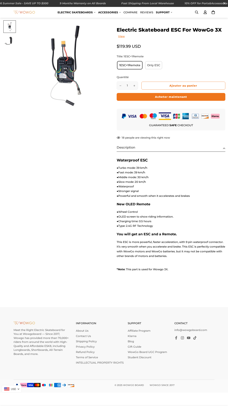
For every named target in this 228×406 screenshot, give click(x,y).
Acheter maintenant (171, 96)
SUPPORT (163, 12)
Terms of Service (87, 357)
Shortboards (39, 350)
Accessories (108, 12)
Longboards (22, 350)
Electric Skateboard (47, 330)
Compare (130, 12)
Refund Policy (85, 352)
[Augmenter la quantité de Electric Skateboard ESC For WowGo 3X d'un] (134, 86)
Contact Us (83, 336)
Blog (131, 341)
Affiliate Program (139, 330)
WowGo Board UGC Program (147, 352)
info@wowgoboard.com (190, 330)
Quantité (123, 77)
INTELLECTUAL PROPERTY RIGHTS (100, 362)
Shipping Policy (86, 341)
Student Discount (139, 357)
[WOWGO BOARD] (24, 12)
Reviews (146, 12)
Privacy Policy (85, 346)
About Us (82, 330)
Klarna (132, 336)
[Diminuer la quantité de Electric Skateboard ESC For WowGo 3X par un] (120, 86)
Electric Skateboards (75, 12)
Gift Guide (134, 346)
